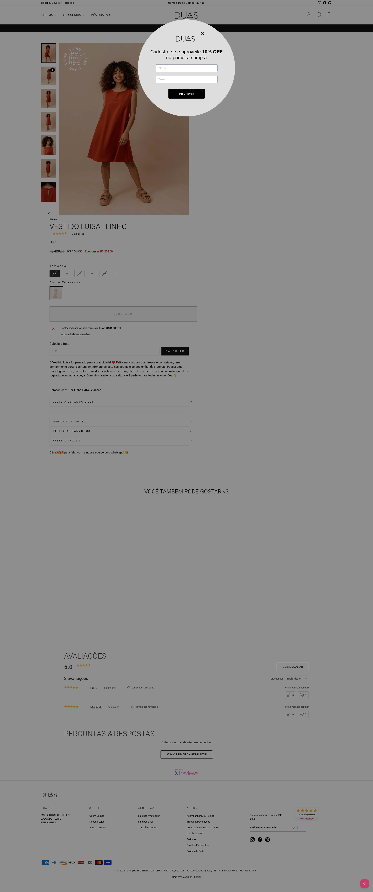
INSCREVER (186, 93)
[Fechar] (202, 33)
